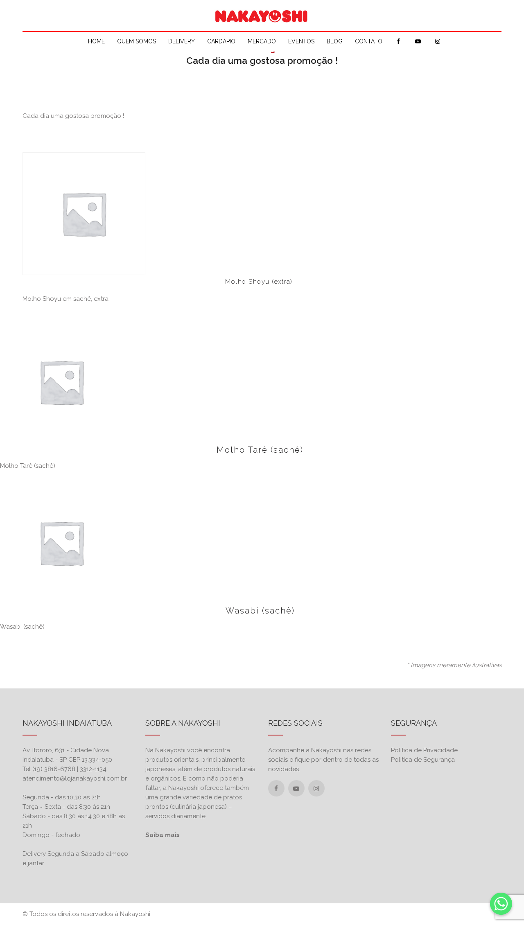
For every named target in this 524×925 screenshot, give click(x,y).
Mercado (262, 41)
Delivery (181, 41)
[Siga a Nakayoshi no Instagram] (316, 788)
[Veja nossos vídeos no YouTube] (296, 788)
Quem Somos (136, 41)
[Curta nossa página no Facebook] (276, 788)
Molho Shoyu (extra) (259, 281)
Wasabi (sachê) (260, 610)
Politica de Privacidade (424, 750)
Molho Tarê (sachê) (260, 449)
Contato (368, 41)
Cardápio (221, 41)
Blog (335, 41)
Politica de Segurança (423, 759)
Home (96, 41)
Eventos (301, 41)
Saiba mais (162, 835)
